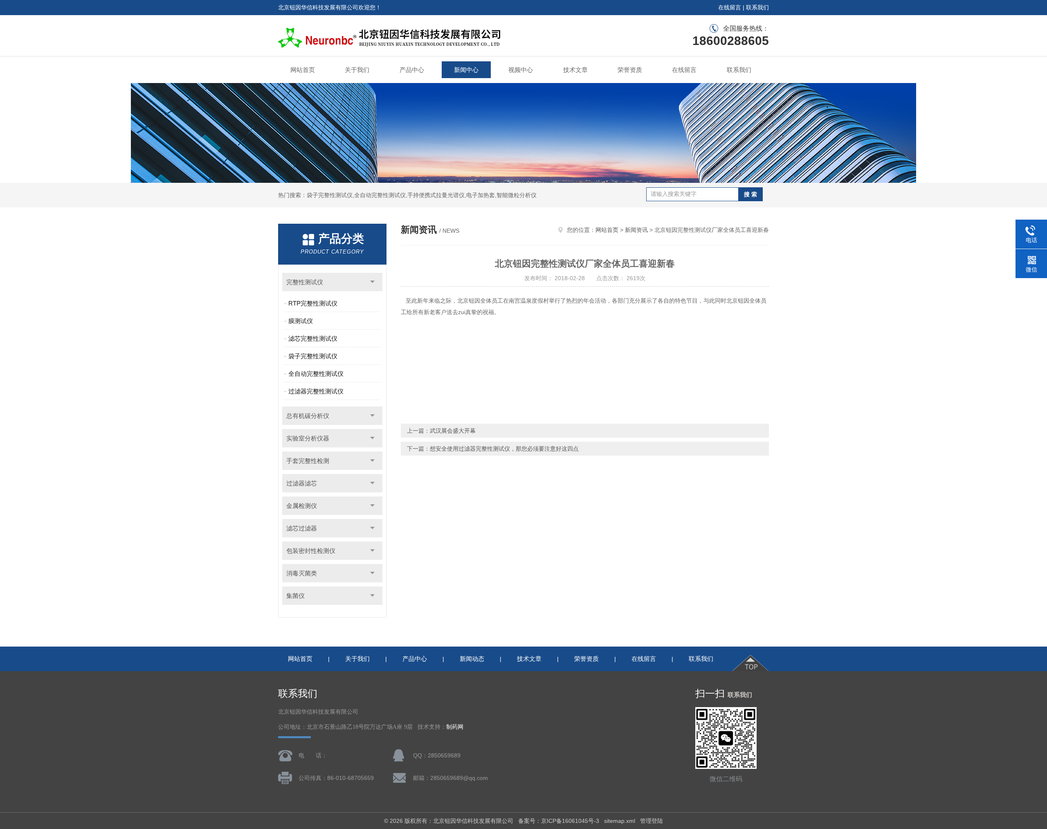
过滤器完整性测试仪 (316, 391)
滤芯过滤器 (301, 528)
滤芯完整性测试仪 (312, 338)
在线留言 (729, 7)
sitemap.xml (619, 821)
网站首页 (302, 69)
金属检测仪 (301, 505)
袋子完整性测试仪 (312, 356)
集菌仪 (295, 595)
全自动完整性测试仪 (316, 373)
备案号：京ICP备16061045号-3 (558, 821)
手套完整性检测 (307, 460)
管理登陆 (651, 821)
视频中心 (520, 69)
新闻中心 (466, 69)
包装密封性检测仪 (310, 550)
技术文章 (575, 69)
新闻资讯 (636, 230)
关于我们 (357, 69)
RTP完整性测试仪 (312, 303)
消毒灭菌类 (301, 573)
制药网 (454, 727)
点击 (372, 282)
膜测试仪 (300, 320)
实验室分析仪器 (307, 438)
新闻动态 (472, 658)
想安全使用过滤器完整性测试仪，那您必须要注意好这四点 (504, 448)
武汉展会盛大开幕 (453, 430)
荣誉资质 (630, 69)
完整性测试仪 (304, 282)
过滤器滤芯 (301, 483)
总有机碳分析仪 (307, 415)
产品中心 (412, 69)
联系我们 (757, 7)
